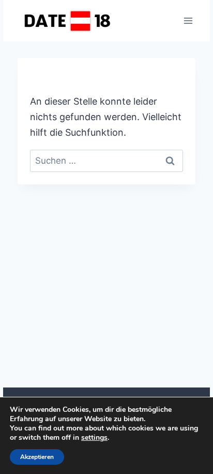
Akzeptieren (37, 457)
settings (94, 437)
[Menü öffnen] (187, 20)
